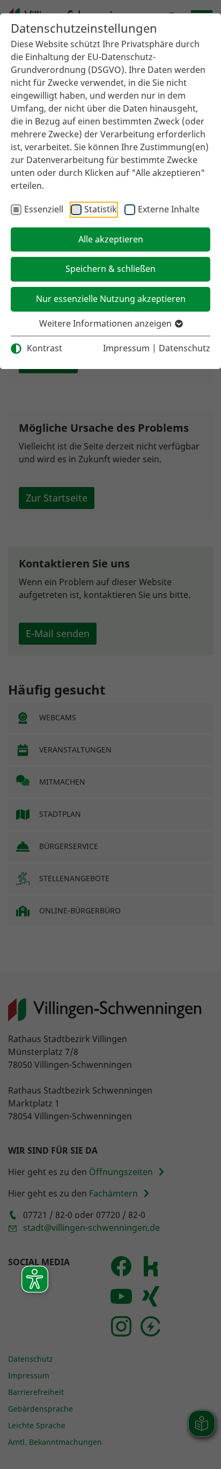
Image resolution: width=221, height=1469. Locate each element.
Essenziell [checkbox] (43, 209)
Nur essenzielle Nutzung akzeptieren (111, 299)
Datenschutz (184, 348)
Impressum (126, 348)
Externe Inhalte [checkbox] (169, 209)
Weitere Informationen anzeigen (106, 323)
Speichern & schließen (110, 269)
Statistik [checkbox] (100, 209)
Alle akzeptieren (110, 239)
